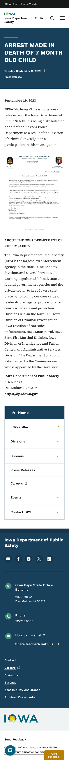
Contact (10, 660)
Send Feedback (15, 739)
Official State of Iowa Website (20, 4)
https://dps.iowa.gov (21, 393)
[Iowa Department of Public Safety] (13, 14)
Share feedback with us (34, 644)
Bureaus (10, 682)
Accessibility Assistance (22, 690)
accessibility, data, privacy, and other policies (31, 750)
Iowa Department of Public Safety (24, 19)
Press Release (13, 76)
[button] (54, 755)
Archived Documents (19, 697)
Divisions (11, 675)
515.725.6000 (24, 621)
